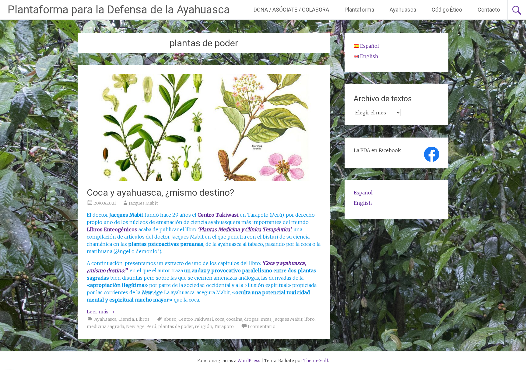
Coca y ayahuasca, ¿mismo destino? (160, 192)
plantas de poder (175, 326)
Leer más (100, 312)
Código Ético (447, 9)
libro (309, 319)
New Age (135, 326)
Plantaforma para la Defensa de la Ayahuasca (119, 9)
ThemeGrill (315, 360)
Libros (142, 319)
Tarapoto (224, 326)
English (363, 203)
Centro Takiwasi (195, 319)
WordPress (248, 360)
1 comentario (261, 326)
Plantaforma (359, 9)
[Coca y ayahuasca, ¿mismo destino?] (204, 179)
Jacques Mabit (143, 203)
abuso (170, 319)
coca (219, 319)
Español (363, 193)
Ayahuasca (403, 9)
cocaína (234, 319)
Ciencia (126, 319)
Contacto (489, 9)
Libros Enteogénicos (112, 229)
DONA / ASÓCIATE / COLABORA (291, 9)
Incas (266, 319)
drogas (251, 319)
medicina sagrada (105, 326)
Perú (151, 326)
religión (203, 326)
